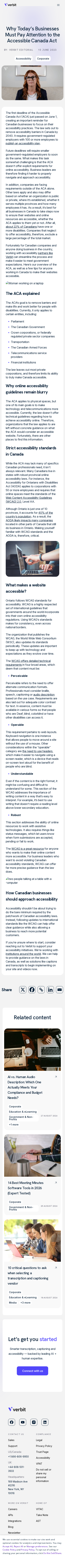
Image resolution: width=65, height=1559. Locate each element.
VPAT (39, 1463)
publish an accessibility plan (23, 143)
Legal (39, 1440)
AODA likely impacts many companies (29, 520)
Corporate (43, 58)
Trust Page (42, 1451)
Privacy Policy (44, 1445)
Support (12, 1445)
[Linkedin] (50, 989)
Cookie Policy (9, 1549)
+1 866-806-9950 (18, 1456)
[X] (22, 989)
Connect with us (32, 1371)
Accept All (8, 1546)
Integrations (14, 1520)
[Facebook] (32, 989)
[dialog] (32, 1547)
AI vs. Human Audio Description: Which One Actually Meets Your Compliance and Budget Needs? (25, 1087)
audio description (44, 694)
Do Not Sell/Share (52, 1553)
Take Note (42, 1515)
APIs (10, 1515)
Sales (11, 1440)
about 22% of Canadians (21, 226)
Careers (12, 1509)
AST (38, 1520)
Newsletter (14, 1532)
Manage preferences (37, 1546)
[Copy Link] (41, 989)
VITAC (39, 1509)
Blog (10, 1526)
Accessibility (23, 58)
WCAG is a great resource (27, 848)
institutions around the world (23, 954)
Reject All (18, 1546)
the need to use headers (37, 751)
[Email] (59, 989)
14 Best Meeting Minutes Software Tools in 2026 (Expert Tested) (26, 1187)
